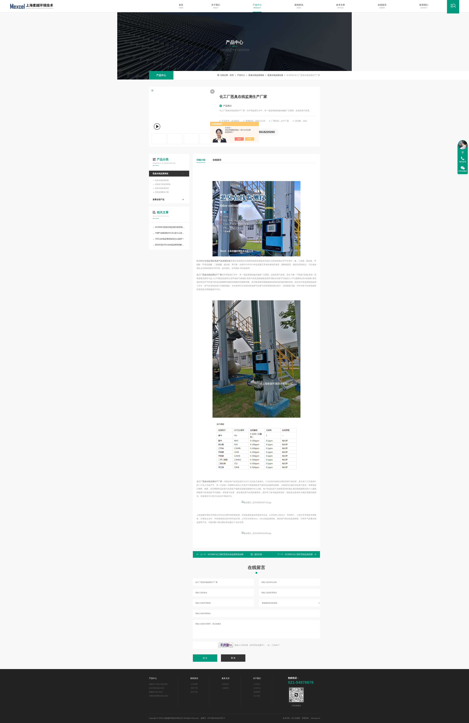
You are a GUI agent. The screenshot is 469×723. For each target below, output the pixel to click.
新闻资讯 (298, 6)
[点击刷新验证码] (226, 645)
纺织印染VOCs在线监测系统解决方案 (170, 245)
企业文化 (257, 688)
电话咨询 (462, 162)
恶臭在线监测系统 (256, 75)
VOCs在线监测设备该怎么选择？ (169, 239)
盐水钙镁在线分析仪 (156, 688)
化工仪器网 (295, 718)
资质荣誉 (257, 692)
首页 (181, 6)
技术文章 (340, 6)
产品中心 (257, 6)
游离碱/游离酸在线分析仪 (158, 696)
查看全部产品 (158, 199)
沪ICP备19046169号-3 (216, 718)
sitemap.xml (315, 718)
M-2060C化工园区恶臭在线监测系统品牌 (225, 554)
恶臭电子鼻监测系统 (163, 184)
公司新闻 (194, 684)
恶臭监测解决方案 (162, 192)
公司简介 (257, 684)
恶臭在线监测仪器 (275, 75)
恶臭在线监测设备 (162, 180)
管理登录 (305, 718)
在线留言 (382, 6)
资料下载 (194, 688)
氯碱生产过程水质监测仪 (158, 684)
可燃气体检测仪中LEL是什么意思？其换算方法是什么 (170, 233)
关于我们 (215, 6)
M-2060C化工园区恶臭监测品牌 (299, 554)
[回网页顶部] (463, 152)
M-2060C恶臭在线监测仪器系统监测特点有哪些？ (170, 227)
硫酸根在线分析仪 (156, 692)
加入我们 (257, 696)
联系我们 (423, 6)
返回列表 (258, 554)
